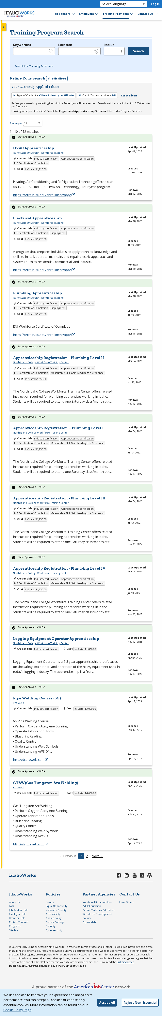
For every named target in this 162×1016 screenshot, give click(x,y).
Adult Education (92, 906)
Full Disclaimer (125, 962)
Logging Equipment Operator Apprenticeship (56, 638)
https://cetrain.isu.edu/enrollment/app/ (42, 195)
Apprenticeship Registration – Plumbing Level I (58, 427)
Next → (97, 856)
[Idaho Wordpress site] (149, 875)
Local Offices (126, 902)
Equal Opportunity (56, 906)
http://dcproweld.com (28, 759)
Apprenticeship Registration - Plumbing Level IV (59, 568)
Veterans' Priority (56, 910)
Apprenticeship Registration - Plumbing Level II (58, 357)
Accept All (107, 1002)
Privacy (50, 902)
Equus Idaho (90, 922)
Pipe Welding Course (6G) (37, 698)
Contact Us (145, 14)
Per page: (16, 123)
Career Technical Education (99, 910)
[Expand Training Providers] (132, 14)
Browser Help (17, 918)
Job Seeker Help (18, 910)
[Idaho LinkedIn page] (126, 875)
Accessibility (53, 914)
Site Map (14, 930)
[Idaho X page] (142, 875)
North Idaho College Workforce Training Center (41, 362)
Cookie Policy (53, 918)
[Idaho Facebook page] (119, 875)
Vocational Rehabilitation (97, 902)
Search (138, 51)
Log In (155, 4)
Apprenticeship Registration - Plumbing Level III (59, 498)
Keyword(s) (22, 45)
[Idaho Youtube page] (134, 875)
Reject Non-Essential (140, 1002)
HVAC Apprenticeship (33, 148)
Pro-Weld (18, 703)
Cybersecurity (54, 930)
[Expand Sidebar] (4, 27)
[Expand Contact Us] (156, 14)
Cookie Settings (55, 922)
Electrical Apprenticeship (37, 218)
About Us (14, 902)
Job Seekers (62, 14)
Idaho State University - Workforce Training (38, 152)
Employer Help (17, 914)
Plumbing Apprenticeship (37, 293)
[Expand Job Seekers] (73, 14)
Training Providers (116, 14)
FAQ (11, 906)
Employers (86, 14)
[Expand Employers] (97, 14)
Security (50, 926)
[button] (34, 66)
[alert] (81, 138)
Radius (109, 45)
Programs (15, 926)
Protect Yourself (18, 922)
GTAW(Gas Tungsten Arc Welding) (45, 782)
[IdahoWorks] (19, 14)
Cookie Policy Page (17, 1010)
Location (65, 45)
